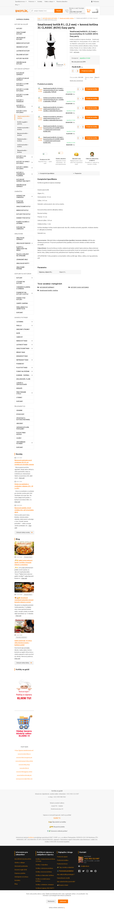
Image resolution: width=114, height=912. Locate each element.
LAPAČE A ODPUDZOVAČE (21, 383)
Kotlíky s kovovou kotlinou (44, 872)
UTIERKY (19, 397)
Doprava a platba (20, 873)
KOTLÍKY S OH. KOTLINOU (21, 157)
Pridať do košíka (87, 71)
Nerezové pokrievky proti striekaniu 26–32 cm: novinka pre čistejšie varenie (24, 462)
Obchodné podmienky (21, 866)
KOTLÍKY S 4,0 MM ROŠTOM (22, 95)
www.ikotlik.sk (24, 768)
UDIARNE (19, 410)
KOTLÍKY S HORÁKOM (19, 101)
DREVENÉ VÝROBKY (23, 329)
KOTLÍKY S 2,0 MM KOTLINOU (22, 90)
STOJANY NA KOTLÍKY (20, 282)
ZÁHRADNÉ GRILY (22, 259)
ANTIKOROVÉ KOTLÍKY (20, 38)
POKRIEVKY (20, 364)
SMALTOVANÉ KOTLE (23, 206)
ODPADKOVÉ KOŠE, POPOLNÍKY (22, 428)
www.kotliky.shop (24, 765)
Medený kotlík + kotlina (22, 140)
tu (64, 907)
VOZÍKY (18, 438)
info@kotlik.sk (85, 866)
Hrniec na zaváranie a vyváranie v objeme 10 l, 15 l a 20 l (24, 486)
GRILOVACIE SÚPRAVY (20, 238)
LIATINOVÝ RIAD (21, 345)
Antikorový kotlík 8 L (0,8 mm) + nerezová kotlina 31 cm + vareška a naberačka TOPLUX (53, 99)
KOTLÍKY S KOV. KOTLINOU (21, 111)
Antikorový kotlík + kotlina (23, 128)
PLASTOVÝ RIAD (21, 367)
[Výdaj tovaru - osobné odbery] (24, 726)
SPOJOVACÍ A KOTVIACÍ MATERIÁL (23, 419)
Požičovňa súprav (62, 857)
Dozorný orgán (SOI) (21, 870)
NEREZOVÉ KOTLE (22, 210)
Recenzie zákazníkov (62, 1)
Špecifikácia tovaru (20, 1)
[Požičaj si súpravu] (24, 690)
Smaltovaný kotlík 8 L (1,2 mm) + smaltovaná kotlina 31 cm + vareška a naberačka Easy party (53, 109)
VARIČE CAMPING (22, 303)
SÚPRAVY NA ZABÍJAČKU (20, 196)
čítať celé (21, 478)
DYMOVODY (20, 414)
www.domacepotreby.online (24, 761)
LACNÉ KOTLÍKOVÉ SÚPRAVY (22, 79)
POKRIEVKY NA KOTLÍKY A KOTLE (22, 293)
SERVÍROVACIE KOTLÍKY (21, 63)
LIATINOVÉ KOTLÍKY (23, 51)
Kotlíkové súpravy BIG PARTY (45, 888)
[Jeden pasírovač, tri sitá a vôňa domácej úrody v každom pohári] (24, 626)
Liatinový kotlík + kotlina (22, 145)
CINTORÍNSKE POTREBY (20, 442)
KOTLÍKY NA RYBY (22, 58)
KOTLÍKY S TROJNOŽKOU (21, 106)
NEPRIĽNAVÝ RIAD (22, 360)
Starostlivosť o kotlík (63, 878)
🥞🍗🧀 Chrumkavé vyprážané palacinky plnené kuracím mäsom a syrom (24, 600)
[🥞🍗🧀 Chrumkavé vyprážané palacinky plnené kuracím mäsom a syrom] (24, 588)
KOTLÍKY (19, 28)
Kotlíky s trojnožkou (42, 865)
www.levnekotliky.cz (24, 754)
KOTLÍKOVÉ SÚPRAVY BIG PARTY (23, 180)
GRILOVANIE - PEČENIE (20, 268)
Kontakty (40, 1)
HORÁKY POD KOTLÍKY (20, 298)
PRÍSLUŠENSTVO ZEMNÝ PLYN (22, 308)
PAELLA (19, 325)
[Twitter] (84, 871)
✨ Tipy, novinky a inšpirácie (65, 867)
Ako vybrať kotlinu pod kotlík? (66, 882)
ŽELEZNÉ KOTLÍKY (22, 55)
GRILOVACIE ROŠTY (22, 263)
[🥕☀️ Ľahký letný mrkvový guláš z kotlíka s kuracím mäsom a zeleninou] (24, 549)
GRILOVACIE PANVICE (23, 243)
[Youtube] (92, 871)
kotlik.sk (31, 837)
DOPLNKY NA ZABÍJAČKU (20, 228)
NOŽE (18, 333)
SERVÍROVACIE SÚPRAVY (21, 185)
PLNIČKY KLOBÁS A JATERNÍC (22, 222)
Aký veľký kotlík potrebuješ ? (66, 874)
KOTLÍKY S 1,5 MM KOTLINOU (22, 84)
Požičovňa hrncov (62, 864)
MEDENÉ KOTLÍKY (22, 47)
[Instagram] (88, 871)
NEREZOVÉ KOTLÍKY (23, 43)
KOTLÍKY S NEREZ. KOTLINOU (22, 168)
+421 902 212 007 (75, 12)
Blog (16, 5)
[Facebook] (80, 871)
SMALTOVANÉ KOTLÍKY (21, 33)
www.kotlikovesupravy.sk (24, 758)
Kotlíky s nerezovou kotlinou (44, 868)
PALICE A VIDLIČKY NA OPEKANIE (22, 255)
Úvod (38, 18)
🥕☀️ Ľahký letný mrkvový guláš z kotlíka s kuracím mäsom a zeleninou (23, 562)
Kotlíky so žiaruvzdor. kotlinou (45, 875)
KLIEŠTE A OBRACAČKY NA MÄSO (21, 248)
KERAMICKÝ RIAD (22, 356)
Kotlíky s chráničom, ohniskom (45, 885)
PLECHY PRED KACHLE (21, 433)
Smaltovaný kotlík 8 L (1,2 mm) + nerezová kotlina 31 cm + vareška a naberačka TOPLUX (53, 90)
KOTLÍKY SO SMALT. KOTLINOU (23, 162)
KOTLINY (19, 278)
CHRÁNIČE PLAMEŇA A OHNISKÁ (23, 288)
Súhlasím (63, 901)
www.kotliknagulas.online (24, 772)
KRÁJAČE (19, 388)
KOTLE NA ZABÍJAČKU (20, 202)
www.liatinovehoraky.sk (24, 775)
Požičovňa (31, 1)
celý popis (76, 52)
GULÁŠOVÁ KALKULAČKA (23, 859)
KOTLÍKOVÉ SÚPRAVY (20, 73)
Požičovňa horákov (62, 860)
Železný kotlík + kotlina (22, 151)
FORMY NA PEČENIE (22, 371)
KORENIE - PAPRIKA (22, 375)
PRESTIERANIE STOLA (21, 393)
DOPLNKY (19, 312)
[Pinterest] (95, 871)
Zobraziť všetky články (22, 663)
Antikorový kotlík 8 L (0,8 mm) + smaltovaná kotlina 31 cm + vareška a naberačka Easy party (53, 118)
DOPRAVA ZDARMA (22, 19)
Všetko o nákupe (48, 1)
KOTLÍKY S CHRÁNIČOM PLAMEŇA (20, 174)
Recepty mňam (28, 557)
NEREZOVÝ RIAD (21, 341)
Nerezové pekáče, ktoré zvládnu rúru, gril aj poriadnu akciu (24, 510)
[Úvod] (22, 10)
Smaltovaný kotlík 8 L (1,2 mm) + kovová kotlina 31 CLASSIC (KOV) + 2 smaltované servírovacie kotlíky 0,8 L (53, 128)
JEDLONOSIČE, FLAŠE (23, 379)
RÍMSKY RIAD (20, 352)
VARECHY (19, 337)
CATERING (19, 322)
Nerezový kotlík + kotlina (22, 134)
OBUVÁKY (19, 423)
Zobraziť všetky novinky (23, 532)
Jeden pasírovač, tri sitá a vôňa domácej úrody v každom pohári (23, 643)
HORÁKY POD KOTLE (23, 218)
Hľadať (58, 11)
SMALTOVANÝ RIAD (22, 348)
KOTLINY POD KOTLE (23, 214)
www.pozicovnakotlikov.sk (24, 779)
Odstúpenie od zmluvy (21, 877)
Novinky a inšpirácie (21, 637)
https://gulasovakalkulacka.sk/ (24, 750)
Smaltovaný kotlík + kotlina (24, 117)
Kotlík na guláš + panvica (22, 123)
